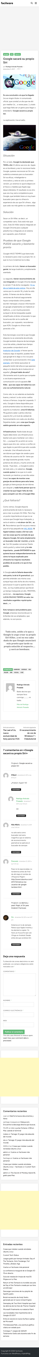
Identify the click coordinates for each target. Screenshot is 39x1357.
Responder (16, 789)
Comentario (9, 971)
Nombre (7, 1000)
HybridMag (26, 1353)
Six (12, 917)
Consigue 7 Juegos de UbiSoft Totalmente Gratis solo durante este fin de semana (19, 1333)
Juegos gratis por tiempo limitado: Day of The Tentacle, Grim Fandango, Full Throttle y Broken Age (19, 1261)
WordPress (16, 1353)
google (6, 54)
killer (6, 672)
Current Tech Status (11, 1255)
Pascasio (14, 861)
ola (4, 1140)
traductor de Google (11, 350)
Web (5, 1021)
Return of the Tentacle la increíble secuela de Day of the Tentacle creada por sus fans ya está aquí (19, 1285)
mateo (5, 1134)
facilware (7, 3)
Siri (11, 672)
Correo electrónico (13, 1010)
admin (5, 1152)
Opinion (17, 54)
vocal (16, 672)
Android (17, 669)
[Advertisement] (19, 27)
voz (21, 672)
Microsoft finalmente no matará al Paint (18, 1309)
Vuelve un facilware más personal (16, 1267)
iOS (12, 54)
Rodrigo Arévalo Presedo (14, 67)
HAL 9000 (28, 529)
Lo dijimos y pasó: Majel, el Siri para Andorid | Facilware (20, 905)
